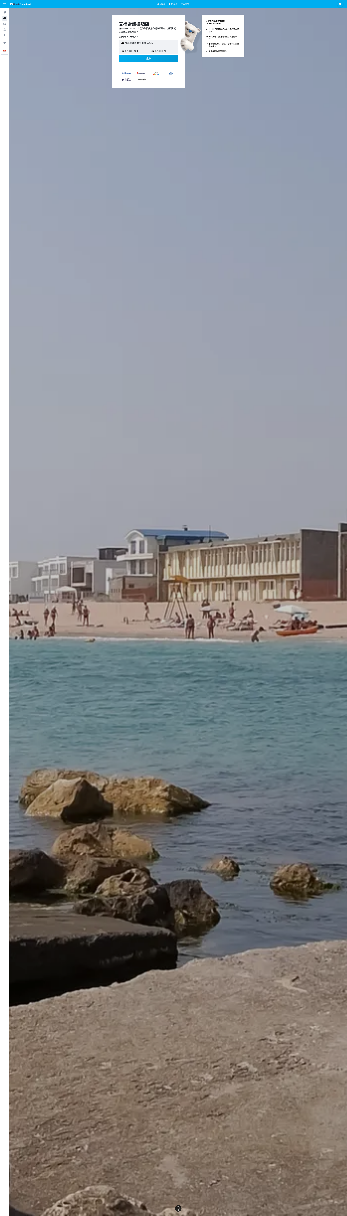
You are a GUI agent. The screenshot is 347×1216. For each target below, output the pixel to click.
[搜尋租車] (4, 24)
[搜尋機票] (4, 12)
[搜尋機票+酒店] (4, 29)
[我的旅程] (4, 43)
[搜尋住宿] (4, 18)
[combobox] (129, 36)
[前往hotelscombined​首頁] (20, 4)
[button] (5, 4)
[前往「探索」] (4, 35)
